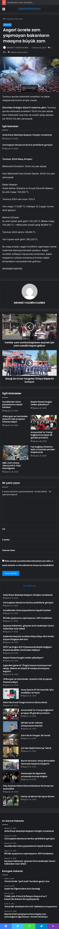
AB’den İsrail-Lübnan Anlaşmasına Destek (32, 724)
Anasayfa (9, 19)
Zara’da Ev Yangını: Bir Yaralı (35, 735)
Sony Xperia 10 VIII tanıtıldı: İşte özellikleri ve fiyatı (37, 691)
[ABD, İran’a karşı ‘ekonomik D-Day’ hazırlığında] (15, 452)
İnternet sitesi (8, 550)
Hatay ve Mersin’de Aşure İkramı (37, 796)
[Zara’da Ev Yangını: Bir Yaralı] (11, 739)
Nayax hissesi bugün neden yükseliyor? (41, 403)
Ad (4, 529)
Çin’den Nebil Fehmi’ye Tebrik (36, 748)
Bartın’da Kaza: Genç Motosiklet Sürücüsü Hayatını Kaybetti (38, 762)
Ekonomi (19, 19)
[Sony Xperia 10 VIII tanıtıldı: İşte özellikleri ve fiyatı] (11, 693)
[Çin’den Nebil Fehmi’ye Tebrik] (11, 752)
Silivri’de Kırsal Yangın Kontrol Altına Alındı (25, 702)
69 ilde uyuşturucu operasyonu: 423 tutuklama (27, 618)
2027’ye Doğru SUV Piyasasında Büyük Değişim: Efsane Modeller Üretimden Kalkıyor (27, 648)
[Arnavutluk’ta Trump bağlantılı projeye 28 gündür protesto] (44, 422)
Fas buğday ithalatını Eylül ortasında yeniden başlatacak (43, 449)
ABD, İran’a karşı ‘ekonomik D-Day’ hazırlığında (11, 465)
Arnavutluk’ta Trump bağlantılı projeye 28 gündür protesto (41, 435)
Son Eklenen (29, 585)
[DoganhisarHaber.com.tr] (29, 8)
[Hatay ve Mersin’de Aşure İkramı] (11, 800)
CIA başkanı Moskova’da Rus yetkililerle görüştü (27, 144)
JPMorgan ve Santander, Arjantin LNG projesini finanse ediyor (15, 419)
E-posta (6, 539)
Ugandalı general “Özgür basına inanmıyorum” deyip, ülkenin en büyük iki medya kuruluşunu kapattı (27, 668)
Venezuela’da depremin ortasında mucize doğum (34, 775)
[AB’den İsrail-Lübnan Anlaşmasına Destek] (11, 726)
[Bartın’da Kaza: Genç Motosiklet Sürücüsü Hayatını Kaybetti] (11, 764)
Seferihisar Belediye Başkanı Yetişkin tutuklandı (27, 135)
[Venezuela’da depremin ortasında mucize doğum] (11, 777)
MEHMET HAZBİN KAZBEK (17, 48)
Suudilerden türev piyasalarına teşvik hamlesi (27, 2)
